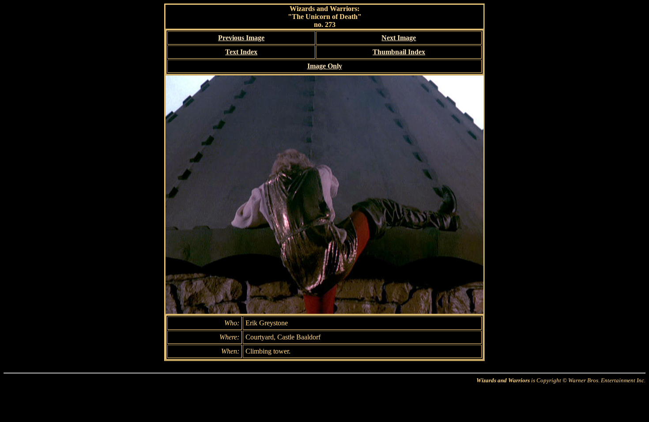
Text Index (241, 52)
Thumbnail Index (399, 52)
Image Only (324, 66)
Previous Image (241, 37)
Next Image (398, 37)
